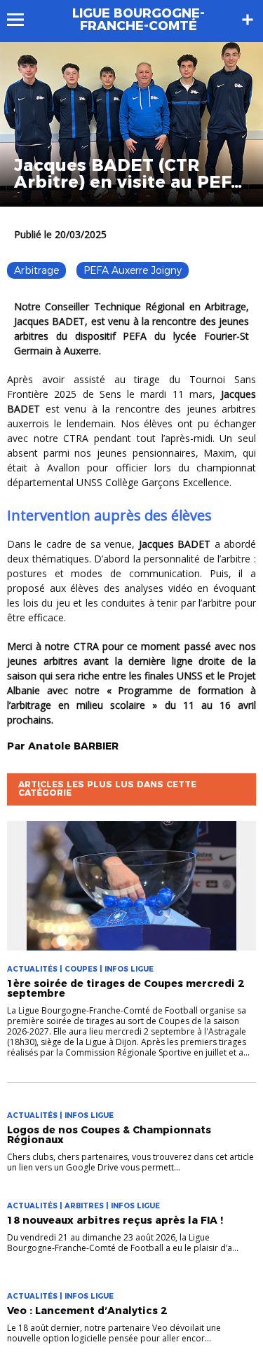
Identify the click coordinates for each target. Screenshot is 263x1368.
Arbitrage (36, 270)
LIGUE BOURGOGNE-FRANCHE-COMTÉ (138, 20)
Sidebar (247, 19)
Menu (22, 19)
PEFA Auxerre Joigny (132, 270)
